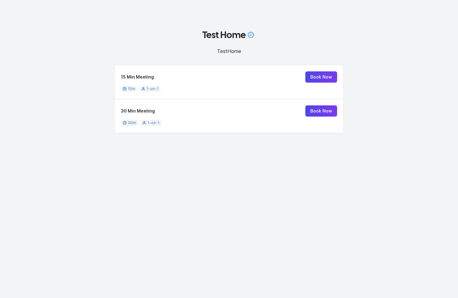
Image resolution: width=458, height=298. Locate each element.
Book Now (321, 76)
